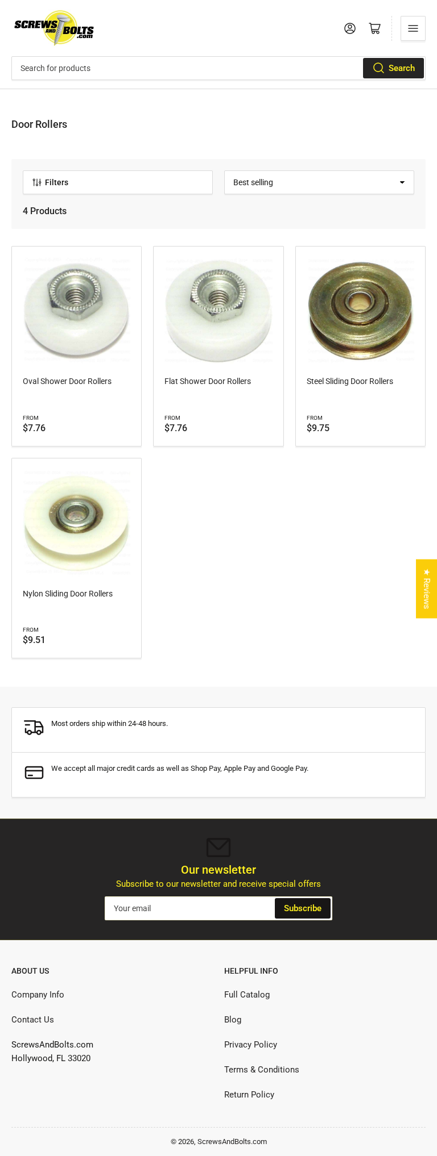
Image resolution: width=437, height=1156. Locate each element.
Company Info (37, 995)
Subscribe (302, 908)
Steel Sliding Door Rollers (350, 381)
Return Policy (249, 1095)
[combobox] (218, 68)
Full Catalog (247, 995)
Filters (56, 182)
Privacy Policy (250, 1045)
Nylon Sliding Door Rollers (68, 593)
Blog (232, 1020)
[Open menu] (413, 28)
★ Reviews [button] (427, 588)
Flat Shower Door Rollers (207, 381)
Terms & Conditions (261, 1070)
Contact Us (32, 1020)
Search (402, 68)
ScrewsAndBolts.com (232, 1141)
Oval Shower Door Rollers (67, 381)
